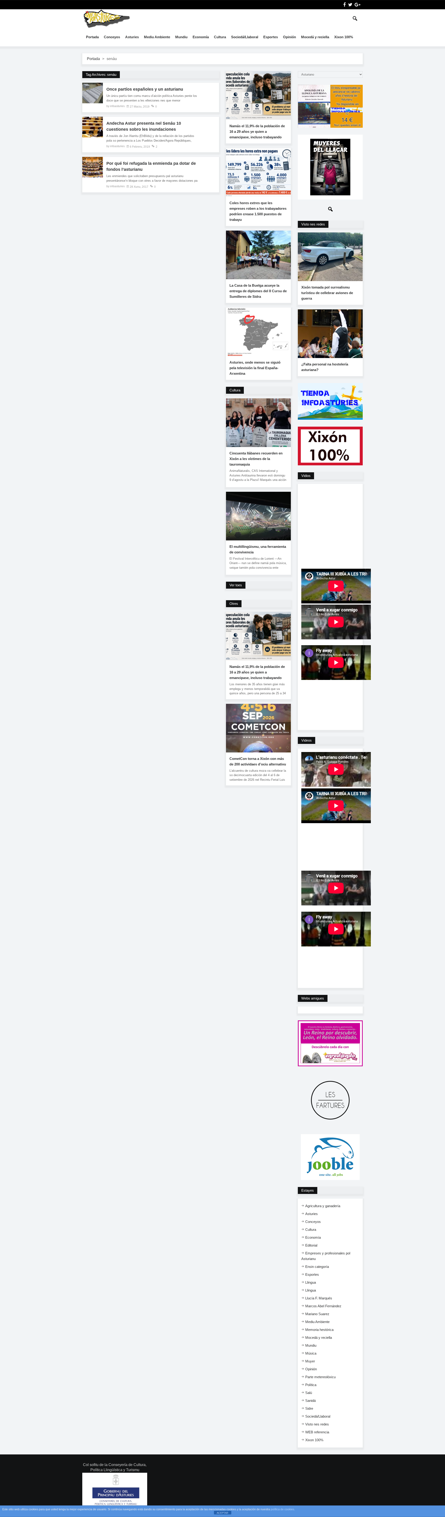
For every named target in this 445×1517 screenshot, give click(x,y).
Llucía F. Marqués (318, 1298)
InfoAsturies (106, 18)
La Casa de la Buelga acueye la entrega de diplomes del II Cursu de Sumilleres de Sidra (258, 290)
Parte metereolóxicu (320, 1377)
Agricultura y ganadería (322, 1206)
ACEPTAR (222, 1512)
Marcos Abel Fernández (323, 1306)
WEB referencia (317, 1432)
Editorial (311, 1245)
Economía (201, 37)
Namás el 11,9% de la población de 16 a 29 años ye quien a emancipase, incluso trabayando (257, 131)
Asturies (132, 37)
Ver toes (235, 585)
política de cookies (282, 1509)
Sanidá (310, 1401)
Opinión (289, 37)
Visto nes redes (317, 1424)
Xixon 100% (343, 37)
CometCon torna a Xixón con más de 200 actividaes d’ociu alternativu (257, 761)
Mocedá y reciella (315, 37)
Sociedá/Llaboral (244, 37)
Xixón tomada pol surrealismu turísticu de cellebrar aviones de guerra (327, 292)
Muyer (310, 1361)
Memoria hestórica (319, 1330)
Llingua (310, 1282)
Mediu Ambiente (157, 37)
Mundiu (181, 37)
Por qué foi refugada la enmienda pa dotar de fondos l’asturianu (151, 166)
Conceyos (112, 37)
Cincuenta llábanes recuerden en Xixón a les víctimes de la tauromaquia (256, 458)
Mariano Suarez (317, 1314)
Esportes (270, 37)
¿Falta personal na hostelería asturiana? (324, 367)
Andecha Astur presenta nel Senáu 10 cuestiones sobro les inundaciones (143, 126)
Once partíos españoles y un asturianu (144, 89)
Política (310, 1385)
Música (310, 1353)
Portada (92, 37)
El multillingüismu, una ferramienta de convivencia (257, 549)
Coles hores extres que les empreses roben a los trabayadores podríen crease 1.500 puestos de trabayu (257, 211)
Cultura (220, 37)
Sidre (309, 1408)
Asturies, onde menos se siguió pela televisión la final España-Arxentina (254, 367)
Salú (308, 1393)
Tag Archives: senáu (101, 74)
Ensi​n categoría (317, 1267)
